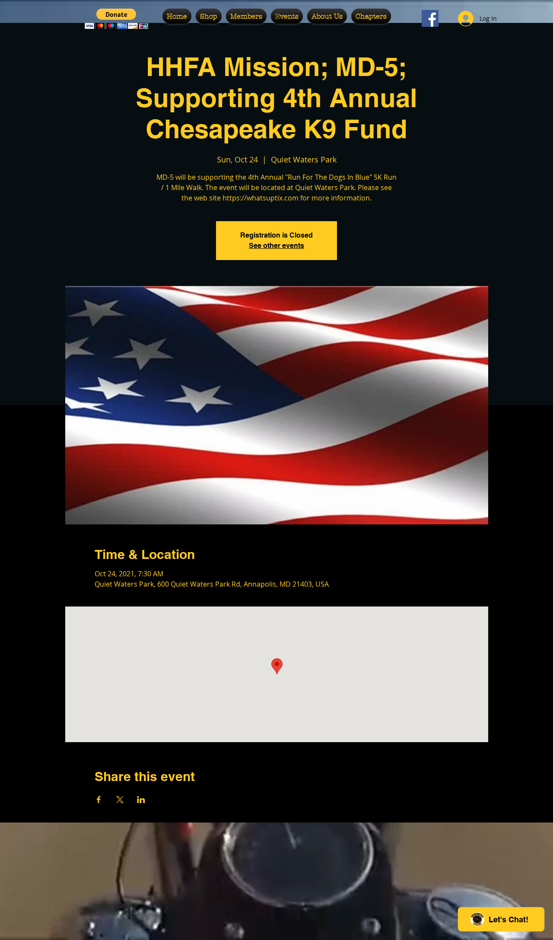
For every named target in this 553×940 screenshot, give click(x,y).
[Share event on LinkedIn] (141, 799)
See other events (276, 245)
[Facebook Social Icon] (430, 18)
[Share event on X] (120, 799)
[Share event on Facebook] (99, 799)
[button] (116, 19)
